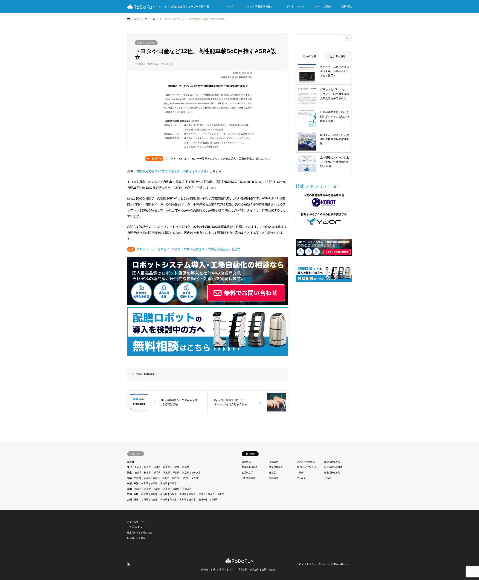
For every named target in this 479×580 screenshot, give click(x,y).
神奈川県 (196, 472)
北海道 (130, 461)
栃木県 (147, 472)
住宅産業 (301, 478)
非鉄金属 (273, 461)
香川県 (202, 494)
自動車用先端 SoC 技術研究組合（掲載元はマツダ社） (173, 171)
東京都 (185, 472)
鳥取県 (144, 494)
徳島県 (192, 494)
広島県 (173, 494)
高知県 (221, 494)
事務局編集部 (150, 374)
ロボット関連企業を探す (258, 6)
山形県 (176, 467)
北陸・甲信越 (134, 478)
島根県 (154, 494)
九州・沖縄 (132, 499)
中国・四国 (132, 494)
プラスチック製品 (306, 461)
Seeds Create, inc (321, 564)
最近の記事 (309, 56)
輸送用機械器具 (332, 472)
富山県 (156, 478)
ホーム (230, 6)
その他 (327, 478)
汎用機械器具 (248, 478)
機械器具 (273, 478)
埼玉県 (166, 472)
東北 (129, 467)
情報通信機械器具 (333, 467)
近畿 (129, 488)
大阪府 (157, 488)
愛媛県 (211, 494)
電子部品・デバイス (307, 467)
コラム (232, 569)
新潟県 (147, 478)
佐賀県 (154, 499)
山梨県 (185, 478)
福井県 (175, 478)
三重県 (173, 483)
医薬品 (272, 472)
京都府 (147, 488)
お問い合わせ (268, 569)
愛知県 (163, 483)
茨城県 (138, 472)
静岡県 (154, 483)
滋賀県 (138, 488)
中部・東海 (132, 483)
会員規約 (254, 569)
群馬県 (157, 472)
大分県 (182, 499)
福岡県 (144, 499)
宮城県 (157, 467)
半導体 (300, 472)
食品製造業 (247, 472)
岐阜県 (144, 483)
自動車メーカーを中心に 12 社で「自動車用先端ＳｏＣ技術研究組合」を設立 (188, 249)
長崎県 (163, 499)
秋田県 (166, 467)
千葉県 (176, 472)
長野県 (194, 478)
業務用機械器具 (249, 467)
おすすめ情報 (338, 56)
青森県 (138, 467)
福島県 (185, 467)
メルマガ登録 (323, 6)
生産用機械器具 (332, 461)
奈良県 (176, 488)
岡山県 (163, 494)
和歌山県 (186, 488)
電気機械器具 (276, 467)
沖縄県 (213, 499)
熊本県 (173, 499)
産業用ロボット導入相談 (139, 532)
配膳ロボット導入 (136, 538)
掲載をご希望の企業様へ (213, 569)
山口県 (182, 494)
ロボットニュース (294, 6)
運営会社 (242, 569)
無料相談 (346, 6)
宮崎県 (192, 499)
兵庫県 (166, 488)
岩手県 (147, 467)
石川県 (166, 478)
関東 (129, 472)
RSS (128, 564)
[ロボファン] (239, 561)
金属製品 (246, 461)
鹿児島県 (203, 499)
